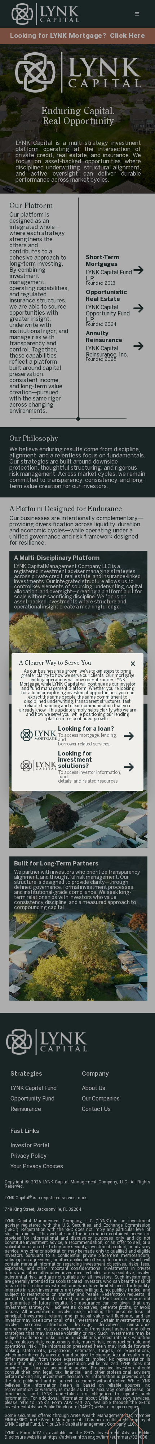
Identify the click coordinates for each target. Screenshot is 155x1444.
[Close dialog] (132, 664)
